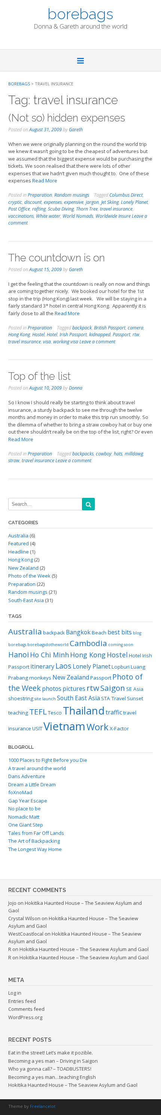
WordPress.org (25, 1017)
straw (13, 460)
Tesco (55, 712)
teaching (18, 712)
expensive (73, 202)
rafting (39, 209)
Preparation (40, 195)
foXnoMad (20, 792)
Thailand (83, 711)
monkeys (40, 677)
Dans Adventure (26, 776)
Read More (44, 180)
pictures (74, 688)
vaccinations (21, 216)
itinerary (42, 666)
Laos (63, 666)
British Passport (109, 328)
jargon (92, 202)
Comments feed (26, 1009)
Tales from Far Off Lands (36, 833)
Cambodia (88, 643)
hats (118, 454)
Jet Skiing (110, 202)
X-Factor (119, 728)
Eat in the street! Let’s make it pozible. (50, 1052)
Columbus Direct (126, 195)
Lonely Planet (134, 202)
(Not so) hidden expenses (66, 118)
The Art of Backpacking (34, 840)
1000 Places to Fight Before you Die (47, 760)
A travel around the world (37, 768)
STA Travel (113, 698)
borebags (80, 13)
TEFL (38, 711)
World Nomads (78, 216)
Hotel (52, 334)
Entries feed (22, 1001)
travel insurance (116, 209)
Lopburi (121, 666)
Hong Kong (19, 334)
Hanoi (18, 654)
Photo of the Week (29, 575)
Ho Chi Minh (49, 654)
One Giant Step (25, 824)
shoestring (20, 698)
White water (48, 216)
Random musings (71, 195)
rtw (136, 334)
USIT (37, 728)
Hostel (38, 334)
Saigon (112, 688)
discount (33, 202)
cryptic (15, 202)
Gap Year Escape (27, 800)
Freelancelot (42, 1106)
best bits (119, 632)
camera (135, 328)
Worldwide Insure (113, 216)
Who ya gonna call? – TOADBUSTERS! (49, 1068)
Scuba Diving (61, 209)
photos (51, 688)
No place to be (24, 808)
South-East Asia (26, 600)
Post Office (19, 209)
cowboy (104, 454)
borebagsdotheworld (48, 644)
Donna (75, 388)
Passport (121, 334)
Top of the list (39, 376)
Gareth (76, 129)
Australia (18, 535)
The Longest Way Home (35, 849)
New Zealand (23, 567)
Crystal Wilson (24, 918)
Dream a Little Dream (32, 784)
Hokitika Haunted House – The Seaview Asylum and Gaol (84, 949)
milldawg (134, 454)
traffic (114, 712)
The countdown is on (56, 258)
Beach (99, 632)
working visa (65, 341)
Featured (18, 543)
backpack (82, 328)
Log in (14, 992)
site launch (45, 698)
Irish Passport (73, 334)
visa (47, 341)
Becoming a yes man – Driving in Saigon (53, 1060)
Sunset (135, 698)
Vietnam (64, 726)
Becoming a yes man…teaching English (52, 1077)
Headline (18, 551)
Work (97, 727)
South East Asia (78, 698)
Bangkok (78, 632)
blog (137, 633)
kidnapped (99, 334)
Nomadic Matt (23, 816)
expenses (53, 202)
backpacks (83, 454)
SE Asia (134, 689)
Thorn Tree (87, 209)
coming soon (120, 644)
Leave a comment (97, 341)
